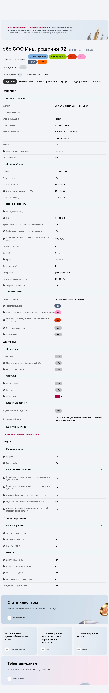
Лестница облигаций (39, 27)
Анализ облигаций (16, 27)
